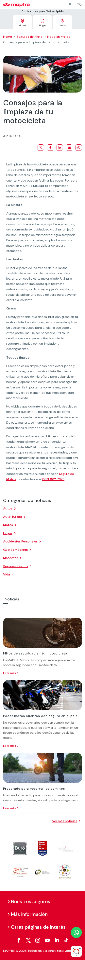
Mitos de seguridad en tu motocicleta (35, 653)
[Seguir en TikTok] (66, 940)
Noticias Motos (58, 37)
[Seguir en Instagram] (37, 940)
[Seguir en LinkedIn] (56, 940)
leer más (9, 673)
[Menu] (79, 5)
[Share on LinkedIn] (60, 147)
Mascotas (10, 558)
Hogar (7, 533)
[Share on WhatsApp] (79, 147)
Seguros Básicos (15, 566)
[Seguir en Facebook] (18, 940)
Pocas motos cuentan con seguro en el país (40, 716)
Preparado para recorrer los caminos (34, 789)
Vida (6, 574)
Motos (8, 525)
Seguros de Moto (29, 37)
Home (7, 37)
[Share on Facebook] (50, 147)
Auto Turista (12, 517)
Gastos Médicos (15, 550)
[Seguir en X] (28, 940)
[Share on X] (41, 147)
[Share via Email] (69, 147)
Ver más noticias (64, 821)
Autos (7, 508)
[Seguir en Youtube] (47, 940)
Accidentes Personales (20, 541)
